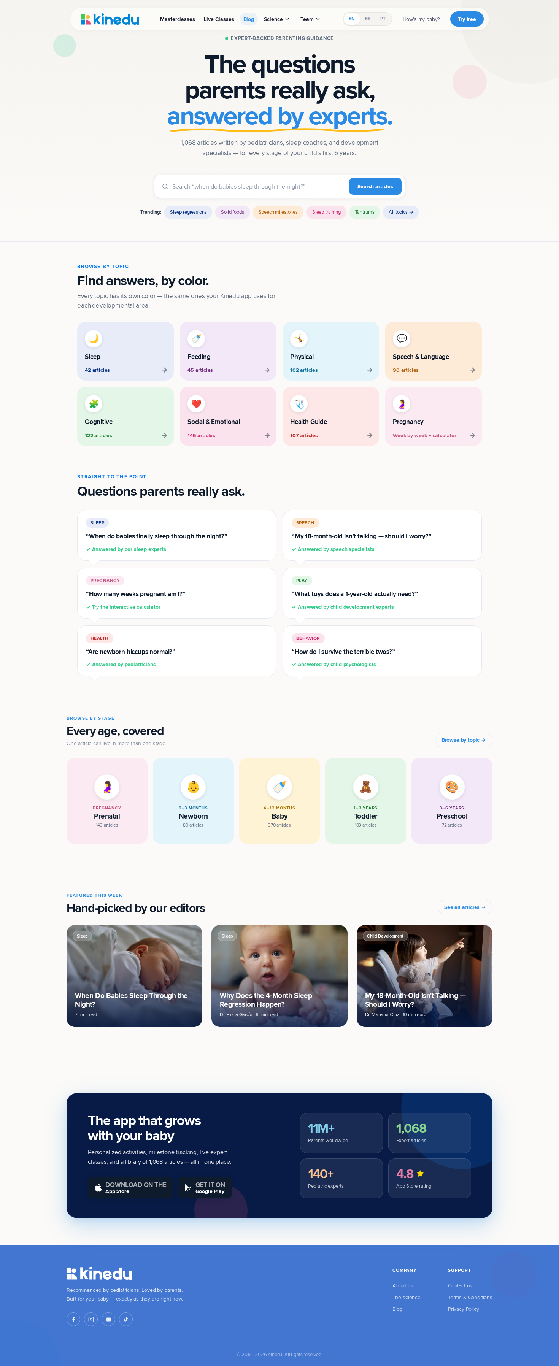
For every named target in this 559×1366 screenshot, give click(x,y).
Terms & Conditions (470, 1297)
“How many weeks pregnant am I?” (136, 594)
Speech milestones (278, 211)
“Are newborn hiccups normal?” (130, 651)
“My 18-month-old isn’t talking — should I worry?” (362, 536)
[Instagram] (91, 1319)
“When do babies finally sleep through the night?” (156, 536)
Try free (467, 19)
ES (367, 19)
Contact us (460, 1285)
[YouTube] (108, 1319)
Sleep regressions (188, 211)
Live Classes (219, 19)
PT (383, 19)
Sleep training (326, 211)
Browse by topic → (463, 740)
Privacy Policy (463, 1309)
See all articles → (465, 907)
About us (402, 1285)
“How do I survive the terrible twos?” (343, 651)
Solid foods (232, 211)
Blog (248, 19)
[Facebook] (73, 1319)
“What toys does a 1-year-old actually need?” (355, 594)
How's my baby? (421, 19)
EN (352, 19)
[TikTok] (126, 1319)
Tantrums (365, 211)
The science (406, 1297)
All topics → (401, 211)
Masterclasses (177, 19)
